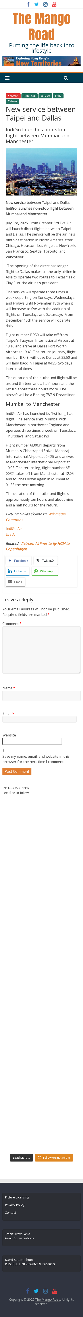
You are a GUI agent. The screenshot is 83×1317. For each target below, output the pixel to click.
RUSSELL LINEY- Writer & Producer (30, 1264)
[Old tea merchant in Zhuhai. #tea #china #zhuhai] (62, 975)
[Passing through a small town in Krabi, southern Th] (21, 952)
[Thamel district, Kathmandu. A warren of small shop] (21, 1069)
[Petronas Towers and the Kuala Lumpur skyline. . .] (62, 1022)
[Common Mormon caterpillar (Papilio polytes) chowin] (21, 1022)
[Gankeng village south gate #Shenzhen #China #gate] (62, 952)
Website (9, 735)
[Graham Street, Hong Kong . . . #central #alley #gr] (21, 858)
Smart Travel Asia (17, 1234)
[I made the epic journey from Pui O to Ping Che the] (62, 882)
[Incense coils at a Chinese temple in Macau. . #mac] (62, 811)
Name (8, 688)
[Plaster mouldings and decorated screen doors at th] (21, 1139)
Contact (10, 1212)
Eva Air (11, 534)
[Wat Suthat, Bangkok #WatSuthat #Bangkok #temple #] (62, 1093)
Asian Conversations (19, 1238)
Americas (29, 96)
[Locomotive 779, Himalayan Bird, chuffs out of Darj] (62, 1139)
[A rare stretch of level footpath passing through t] (62, 929)
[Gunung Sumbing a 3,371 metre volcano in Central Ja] (21, 975)
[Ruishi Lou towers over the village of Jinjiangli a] (21, 999)
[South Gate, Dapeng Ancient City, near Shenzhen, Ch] (62, 905)
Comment (11, 623)
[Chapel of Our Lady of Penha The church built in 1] (62, 858)
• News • (13, 96)
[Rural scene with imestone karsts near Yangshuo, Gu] (21, 882)
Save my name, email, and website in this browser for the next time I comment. (35, 759)
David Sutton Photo (19, 1260)
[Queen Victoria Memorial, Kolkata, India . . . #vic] (62, 835)
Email (8, 713)
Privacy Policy (14, 1205)
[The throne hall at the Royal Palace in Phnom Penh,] (21, 905)
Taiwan (12, 101)
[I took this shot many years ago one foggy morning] (21, 1116)
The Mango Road (42, 26)
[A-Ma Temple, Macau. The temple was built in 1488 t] (62, 1069)
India (58, 96)
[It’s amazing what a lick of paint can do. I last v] (21, 1046)
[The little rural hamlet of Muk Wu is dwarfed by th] (62, 1116)
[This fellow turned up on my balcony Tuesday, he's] (21, 929)
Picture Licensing (17, 1197)
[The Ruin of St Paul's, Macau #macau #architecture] (62, 1046)
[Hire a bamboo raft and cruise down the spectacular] (21, 1093)
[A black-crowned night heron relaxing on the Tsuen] (21, 811)
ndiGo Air (14, 528)
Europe (45, 96)
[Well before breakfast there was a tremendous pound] (21, 835)
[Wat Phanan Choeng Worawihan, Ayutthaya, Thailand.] (62, 999)
